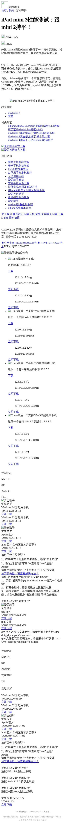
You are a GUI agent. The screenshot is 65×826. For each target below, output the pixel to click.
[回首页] (5, 7)
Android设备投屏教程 (20, 204)
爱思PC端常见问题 (46, 214)
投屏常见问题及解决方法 (22, 186)
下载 (10, 271)
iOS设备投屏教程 (18, 169)
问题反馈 (29, 214)
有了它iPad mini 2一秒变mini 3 (25, 129)
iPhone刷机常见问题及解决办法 (26, 190)
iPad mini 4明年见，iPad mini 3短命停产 (30, 140)
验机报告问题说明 (18, 197)
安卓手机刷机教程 (18, 165)
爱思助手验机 (16, 179)
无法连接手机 (16, 176)
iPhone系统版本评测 (19, 207)
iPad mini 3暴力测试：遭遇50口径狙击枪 (31, 133)
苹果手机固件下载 (18, 183)
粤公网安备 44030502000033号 (19, 242)
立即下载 (13, 289)
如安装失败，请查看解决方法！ (20, 573)
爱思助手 (13, 200)
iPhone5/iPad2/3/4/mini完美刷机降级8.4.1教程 (33, 125)
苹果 (10, 116)
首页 (4, 10)
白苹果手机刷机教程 (20, 172)
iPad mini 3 (14, 113)
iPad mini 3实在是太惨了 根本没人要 (29, 136)
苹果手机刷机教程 (18, 162)
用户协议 (14, 217)
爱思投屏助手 (16, 193)
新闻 (11, 10)
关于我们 (6, 214)
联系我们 (18, 214)
